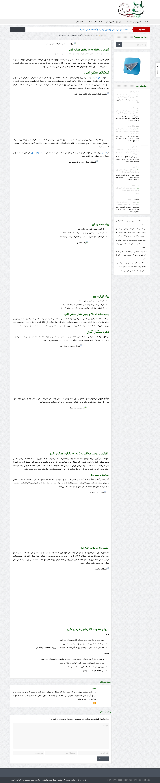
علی (138, 108)
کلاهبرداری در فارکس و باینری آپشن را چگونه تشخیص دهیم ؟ (104, 29)
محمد (137, 199)
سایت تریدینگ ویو (38, 152)
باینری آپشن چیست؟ (134, 21)
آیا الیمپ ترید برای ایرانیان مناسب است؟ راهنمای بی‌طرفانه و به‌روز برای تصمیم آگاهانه (127, 131)
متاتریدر (104, 152)
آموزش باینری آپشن (123, 263)
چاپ (63, 54)
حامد (96, 54)
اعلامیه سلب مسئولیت (94, 21)
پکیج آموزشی (122, 232)
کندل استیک (96, 77)
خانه (146, 21)
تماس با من (79, 21)
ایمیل (56, 54)
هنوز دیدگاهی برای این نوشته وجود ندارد (81, 54)
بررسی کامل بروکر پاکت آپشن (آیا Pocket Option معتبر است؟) (127, 171)
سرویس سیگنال (140, 236)
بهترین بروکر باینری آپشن (114, 21)
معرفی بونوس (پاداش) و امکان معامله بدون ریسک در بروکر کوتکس (127, 96)
